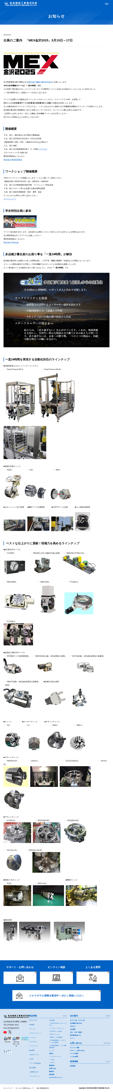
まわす (52, 1062)
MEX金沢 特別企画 (11, 242)
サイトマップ (8, 1088)
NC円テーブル (34, 1054)
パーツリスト (34, 1046)
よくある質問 (74, 1056)
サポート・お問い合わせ (77, 1050)
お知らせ (72, 1026)
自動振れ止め (34, 1072)
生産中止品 (52, 1068)
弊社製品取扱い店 (75, 1035)
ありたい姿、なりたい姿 (77, 1020)
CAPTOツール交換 (56, 1031)
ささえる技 (32, 1067)
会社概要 (72, 1029)
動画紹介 (51, 1071)
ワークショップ (10, 199)
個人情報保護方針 (43, 1088)
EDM (31, 1059)
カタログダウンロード (55, 1077)
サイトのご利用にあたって (24, 1088)
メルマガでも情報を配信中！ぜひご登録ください (56, 995)
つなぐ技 (51, 1020)
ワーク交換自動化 (35, 1063)
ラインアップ (33, 1020)
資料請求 (51, 1074)
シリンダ (33, 1037)
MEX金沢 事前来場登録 (13, 160)
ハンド (52, 1050)
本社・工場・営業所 (76, 1032)
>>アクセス (42, 149)
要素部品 (51, 1065)
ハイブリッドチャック (57, 1028)
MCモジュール (54, 1034)
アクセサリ (33, 1041)
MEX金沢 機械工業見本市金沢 (40, 82)
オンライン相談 (74, 1047)
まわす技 (31, 1050)
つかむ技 (31, 1024)
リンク (72, 1038)
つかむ (52, 1059)
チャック (33, 1029)
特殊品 (51, 1053)
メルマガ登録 (74, 1053)
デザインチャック (35, 1033)
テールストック (35, 1076)
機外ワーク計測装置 (56, 1037)
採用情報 (72, 1066)
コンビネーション (55, 1056)
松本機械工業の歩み (76, 1023)
